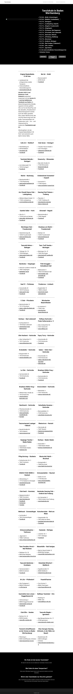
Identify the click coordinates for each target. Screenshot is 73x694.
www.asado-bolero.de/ (25, 255)
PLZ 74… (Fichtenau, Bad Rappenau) (49, 30)
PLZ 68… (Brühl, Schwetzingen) (48, 17)
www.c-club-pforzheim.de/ (27, 308)
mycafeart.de (23, 150)
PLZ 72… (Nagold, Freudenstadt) (49, 26)
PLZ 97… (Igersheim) (45, 47)
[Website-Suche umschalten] (68, 2)
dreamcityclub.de (43, 167)
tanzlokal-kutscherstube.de (46, 521)
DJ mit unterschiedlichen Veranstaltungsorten (52, 50)
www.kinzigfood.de (24, 483)
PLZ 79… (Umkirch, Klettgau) (47, 41)
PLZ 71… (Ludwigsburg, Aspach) (48, 24)
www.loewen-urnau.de (25, 604)
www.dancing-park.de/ (44, 202)
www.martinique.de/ (25, 237)
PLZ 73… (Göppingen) (45, 28)
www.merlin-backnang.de (26, 183)
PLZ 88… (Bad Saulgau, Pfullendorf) (49, 43)
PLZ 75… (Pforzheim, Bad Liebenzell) (50, 32)
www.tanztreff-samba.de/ (45, 255)
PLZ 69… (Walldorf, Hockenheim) (49, 19)
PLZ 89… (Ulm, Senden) (46, 45)
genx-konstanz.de (24, 499)
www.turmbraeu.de (43, 237)
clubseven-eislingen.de (44, 150)
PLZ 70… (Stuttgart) (45, 21)
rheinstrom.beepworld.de (45, 431)
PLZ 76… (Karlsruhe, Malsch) (47, 34)
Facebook (22, 378)
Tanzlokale (7, 2)
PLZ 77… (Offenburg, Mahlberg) (48, 37)
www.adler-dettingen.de (26, 218)
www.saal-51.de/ (24, 292)
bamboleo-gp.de (24, 271)
